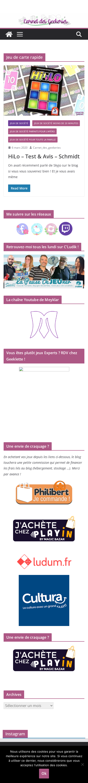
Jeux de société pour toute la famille (33, 139)
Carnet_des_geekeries (47, 148)
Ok (44, 773)
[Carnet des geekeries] (44, 16)
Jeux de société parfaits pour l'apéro (32, 131)
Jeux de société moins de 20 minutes (56, 123)
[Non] (82, 764)
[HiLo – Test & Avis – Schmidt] (44, 90)
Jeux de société (19, 123)
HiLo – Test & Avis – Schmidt (44, 156)
